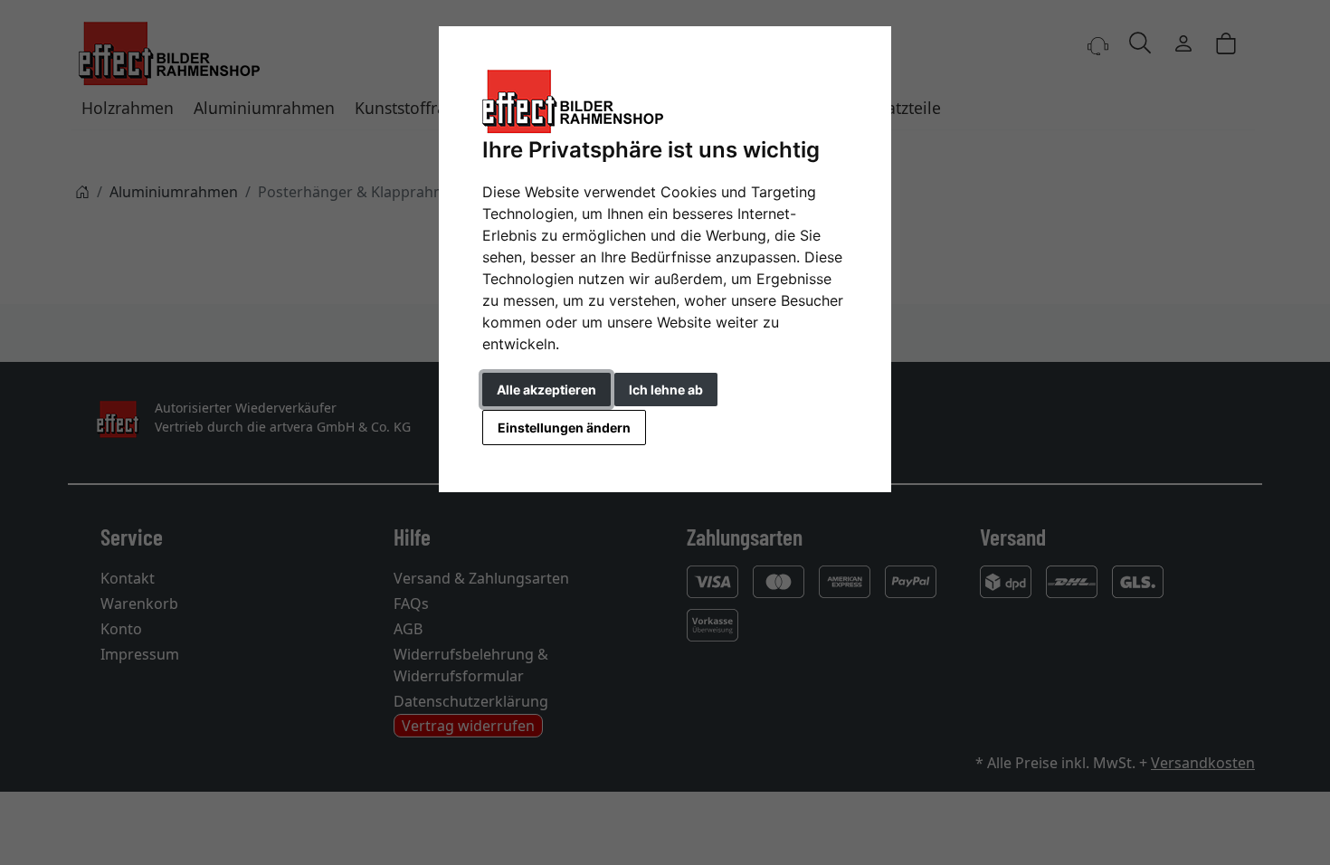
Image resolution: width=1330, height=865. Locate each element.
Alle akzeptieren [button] (546, 389)
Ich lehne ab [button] (666, 389)
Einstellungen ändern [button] (564, 427)
